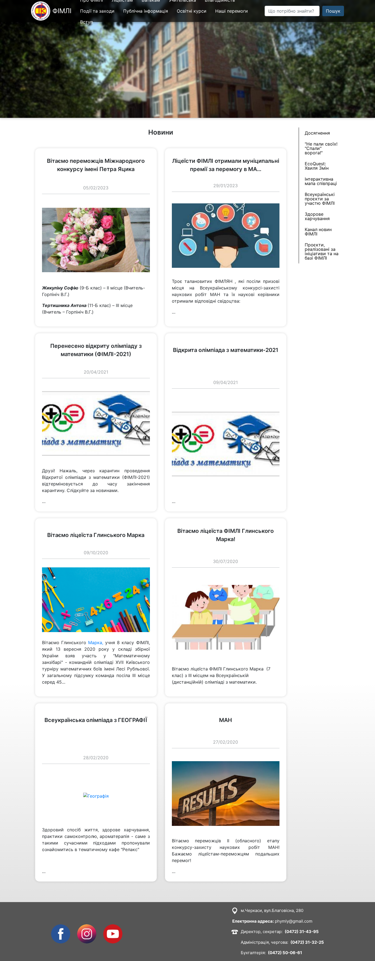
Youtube (112, 927)
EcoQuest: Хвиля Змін (317, 166)
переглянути (48, 151)
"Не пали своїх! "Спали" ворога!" (321, 148)
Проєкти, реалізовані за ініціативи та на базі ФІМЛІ (321, 251)
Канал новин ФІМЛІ (318, 232)
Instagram (86, 927)
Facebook (60, 927)
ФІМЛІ (61, 11)
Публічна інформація (145, 11)
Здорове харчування (317, 216)
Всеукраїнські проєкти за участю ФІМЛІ (320, 199)
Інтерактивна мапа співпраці (321, 181)
